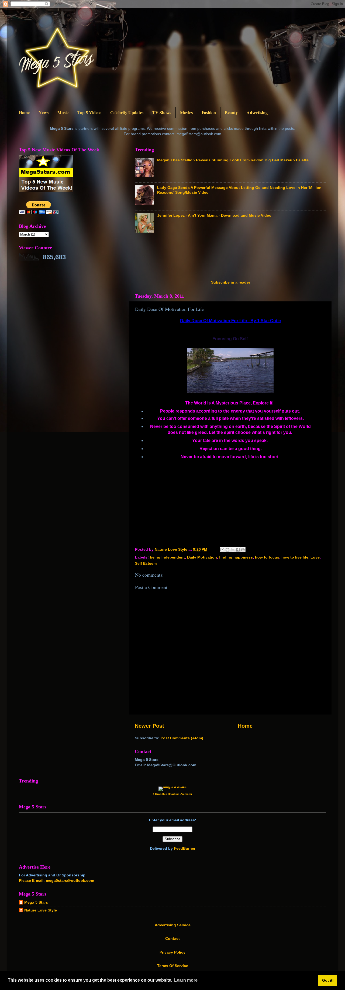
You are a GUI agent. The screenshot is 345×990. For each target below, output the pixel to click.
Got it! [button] (328, 980)
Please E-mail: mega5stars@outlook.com (56, 880)
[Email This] (222, 549)
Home (24, 112)
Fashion (209, 112)
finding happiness (236, 557)
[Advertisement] (233, 258)
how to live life (294, 557)
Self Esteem (146, 563)
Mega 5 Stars (36, 902)
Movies (186, 112)
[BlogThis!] (227, 549)
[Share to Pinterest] (243, 549)
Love (315, 557)
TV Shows (161, 112)
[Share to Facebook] (237, 549)
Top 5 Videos (89, 112)
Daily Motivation (202, 557)
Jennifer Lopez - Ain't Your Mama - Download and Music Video (214, 215)
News (44, 112)
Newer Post (149, 726)
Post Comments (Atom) (182, 738)
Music (62, 112)
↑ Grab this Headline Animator (172, 793)
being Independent (167, 557)
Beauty (231, 112)
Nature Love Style (40, 910)
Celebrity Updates (126, 112)
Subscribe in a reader (230, 282)
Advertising (257, 112)
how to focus (267, 557)
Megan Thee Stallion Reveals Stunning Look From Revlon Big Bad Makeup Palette (233, 160)
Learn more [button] (186, 980)
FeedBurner (184, 848)
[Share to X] (232, 549)
